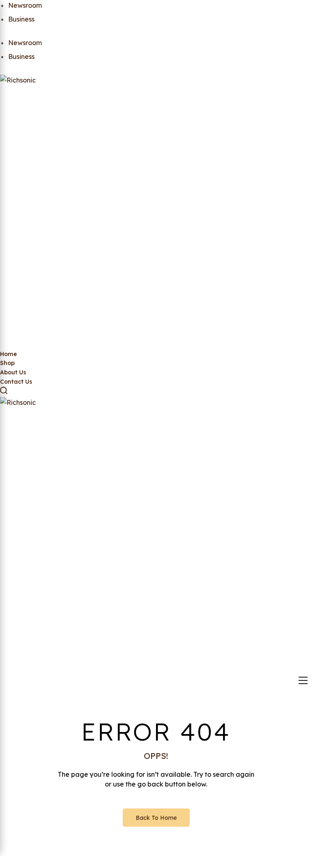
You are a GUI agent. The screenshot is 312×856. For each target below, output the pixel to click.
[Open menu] (303, 680)
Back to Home (156, 817)
